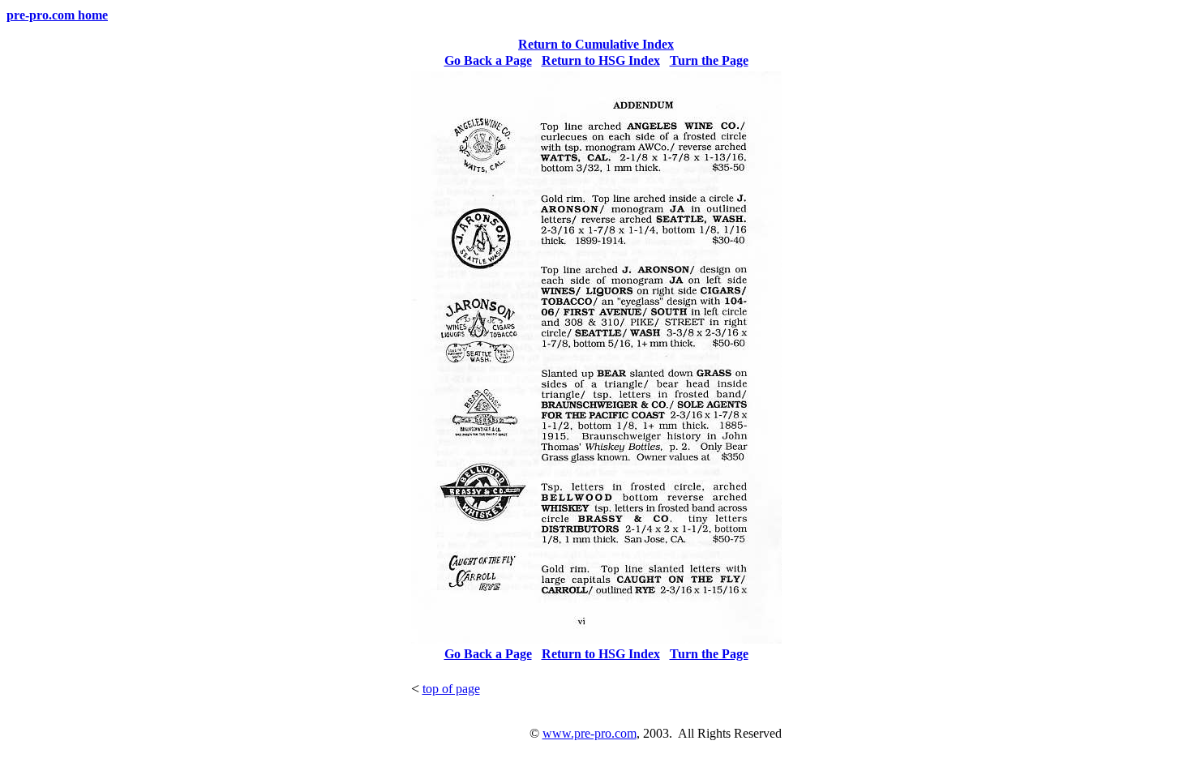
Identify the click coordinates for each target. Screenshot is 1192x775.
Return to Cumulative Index (596, 44)
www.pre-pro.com (589, 733)
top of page (451, 689)
